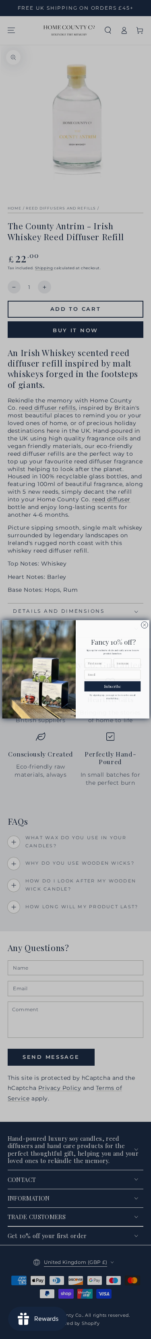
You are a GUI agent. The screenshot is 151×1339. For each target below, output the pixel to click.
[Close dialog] (144, 625)
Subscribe (112, 686)
